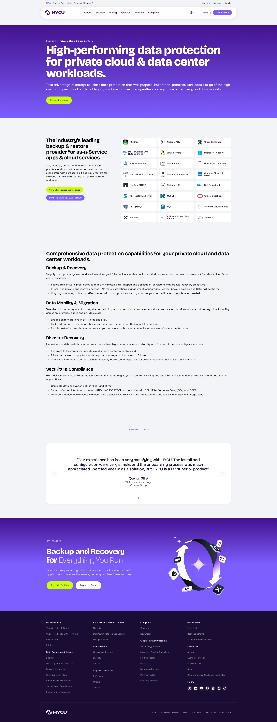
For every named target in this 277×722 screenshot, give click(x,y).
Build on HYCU (53, 639)
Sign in (228, 3)
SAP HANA (98, 676)
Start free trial (222, 12)
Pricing (113, 12)
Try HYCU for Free (60, 585)
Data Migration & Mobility (59, 663)
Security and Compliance (59, 686)
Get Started (193, 622)
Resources (126, 12)
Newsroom (145, 633)
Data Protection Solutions (59, 652)
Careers (144, 628)
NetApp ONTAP (100, 639)
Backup (50, 657)
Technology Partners (151, 646)
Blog (189, 669)
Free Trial (192, 628)
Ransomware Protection (58, 680)
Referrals (145, 663)
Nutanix (97, 628)
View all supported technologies (64, 190)
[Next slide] (222, 473)
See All (96, 663)
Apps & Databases (103, 670)
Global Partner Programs (153, 640)
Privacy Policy (225, 712)
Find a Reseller (147, 657)
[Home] (55, 12)
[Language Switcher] (192, 12)
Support (217, 3)
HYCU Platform (53, 622)
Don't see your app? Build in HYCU (65, 197)
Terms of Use (210, 712)
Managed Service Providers (154, 652)
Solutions (100, 12)
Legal (185, 712)
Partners (139, 12)
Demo (205, 12)
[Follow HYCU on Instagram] (213, 688)
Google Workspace (103, 652)
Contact (206, 3)
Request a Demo (88, 585)
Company (153, 12)
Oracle (96, 681)
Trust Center (197, 712)
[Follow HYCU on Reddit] (219, 688)
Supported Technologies (58, 692)
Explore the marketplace (199, 639)
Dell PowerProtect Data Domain (109, 633)
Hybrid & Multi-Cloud (56, 675)
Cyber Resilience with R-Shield (62, 633)
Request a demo (59, 100)
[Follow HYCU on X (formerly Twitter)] (189, 688)
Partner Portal (147, 675)
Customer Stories (196, 657)
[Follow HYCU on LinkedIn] (195, 688)
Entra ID (97, 657)
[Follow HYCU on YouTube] (201, 688)
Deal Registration (149, 680)
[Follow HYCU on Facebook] (207, 688)
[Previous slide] (54, 473)
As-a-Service (100, 646)
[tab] (138, 498)
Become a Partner (149, 669)
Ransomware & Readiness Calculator (206, 675)
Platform (87, 12)
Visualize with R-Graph (57, 628)
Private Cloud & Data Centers (108, 622)
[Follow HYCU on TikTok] (224, 688)
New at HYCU (194, 663)
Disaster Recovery (55, 669)
